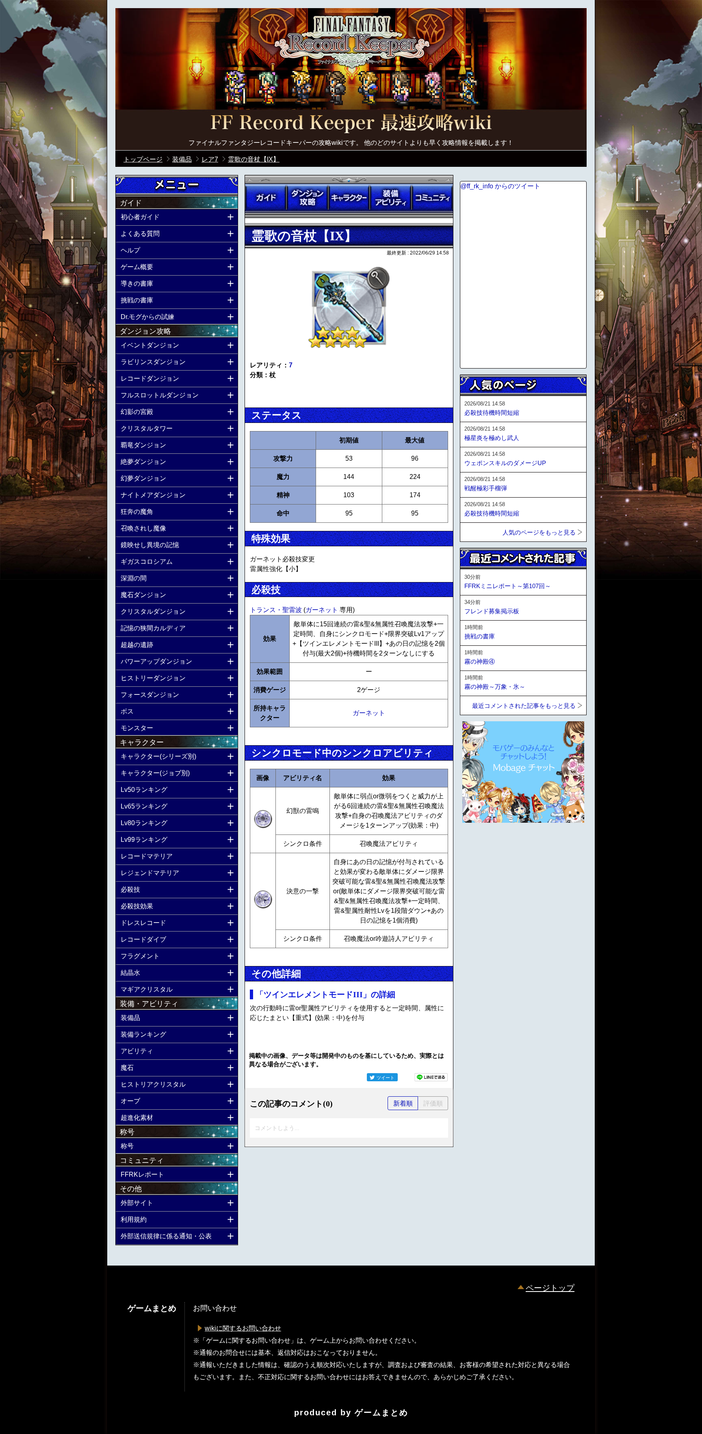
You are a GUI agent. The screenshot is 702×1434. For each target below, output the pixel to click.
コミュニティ (432, 197)
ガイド (265, 197)
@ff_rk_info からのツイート (500, 186)
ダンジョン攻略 (307, 197)
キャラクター (349, 197)
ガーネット (323, 609)
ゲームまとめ (381, 1412)
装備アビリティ (390, 197)
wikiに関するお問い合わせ (243, 1328)
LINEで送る (431, 1077)
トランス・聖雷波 (276, 609)
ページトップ (550, 1287)
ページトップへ (480, 845)
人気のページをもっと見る (539, 532)
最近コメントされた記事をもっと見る (524, 705)
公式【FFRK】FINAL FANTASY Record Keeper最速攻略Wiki (351, 124)
